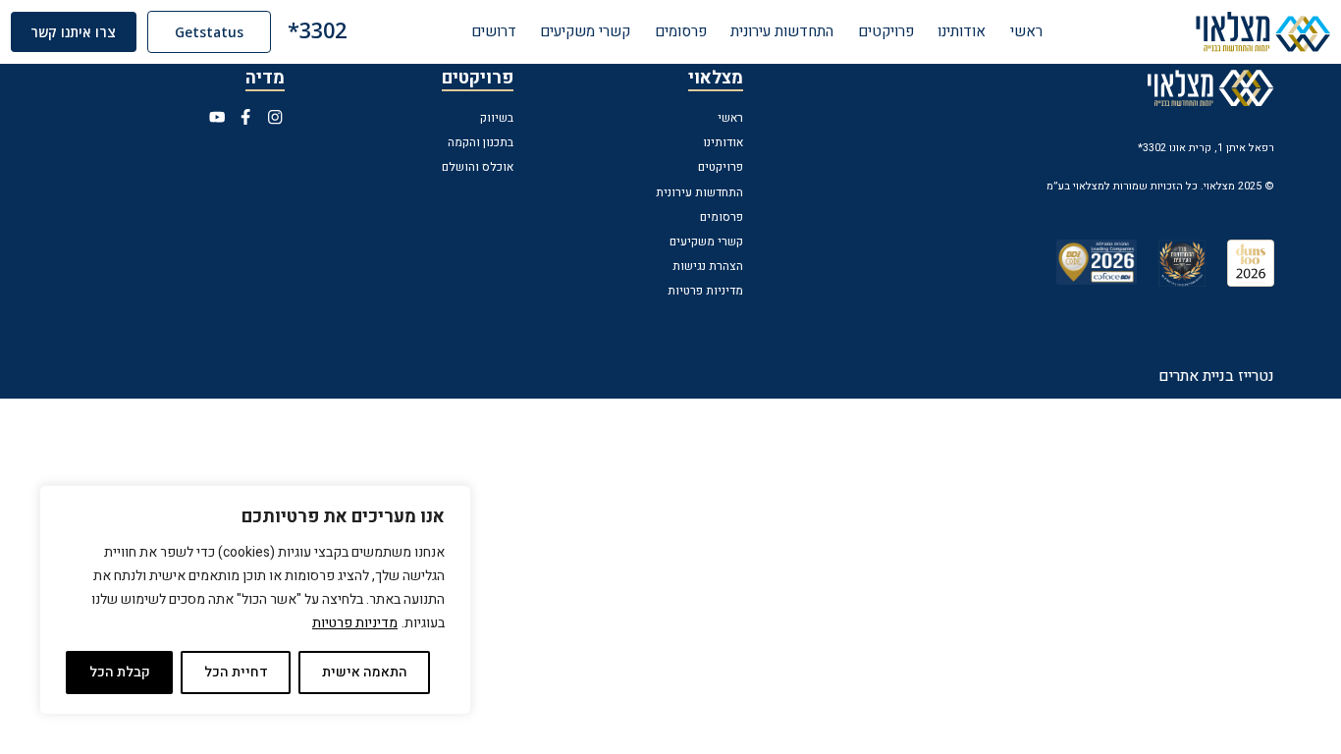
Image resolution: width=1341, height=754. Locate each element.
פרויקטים (886, 31)
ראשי (1026, 31)
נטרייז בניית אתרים (1216, 376)
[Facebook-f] (246, 117)
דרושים (493, 31)
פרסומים (681, 31)
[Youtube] (217, 117)
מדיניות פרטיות (355, 623)
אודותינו (962, 31)
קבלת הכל (119, 672)
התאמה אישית (364, 672)
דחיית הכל (236, 672)
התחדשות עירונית (781, 31)
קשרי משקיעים (585, 31)
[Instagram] (275, 117)
